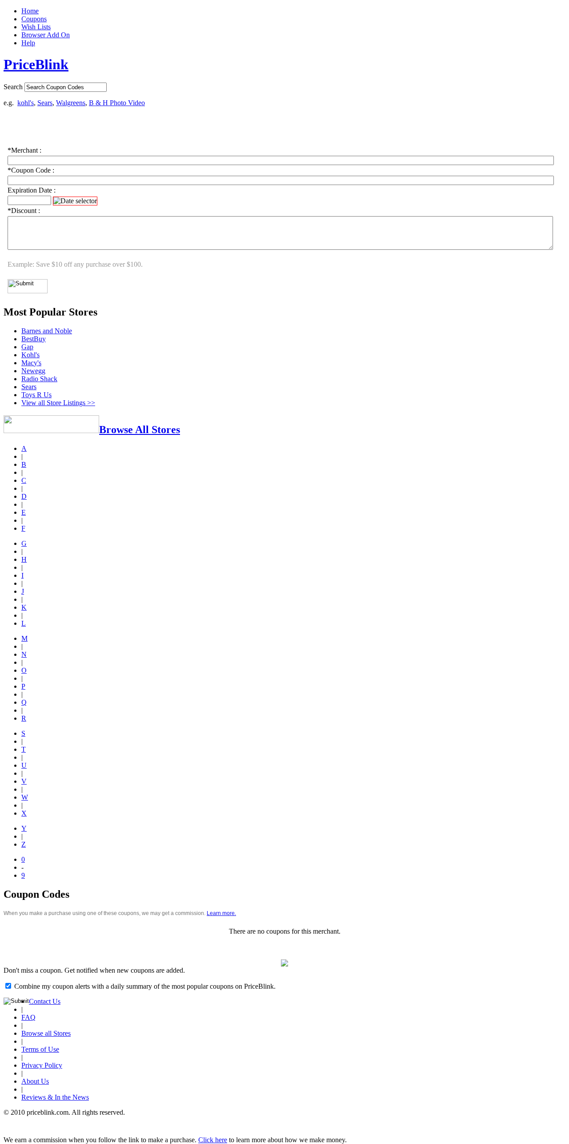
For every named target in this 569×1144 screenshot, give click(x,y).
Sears (44, 103)
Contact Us (44, 1001)
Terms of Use (40, 1049)
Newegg (33, 371)
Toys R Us (36, 394)
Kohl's (30, 355)
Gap (27, 347)
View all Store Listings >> (58, 402)
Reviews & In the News (55, 1097)
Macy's (31, 363)
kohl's (25, 103)
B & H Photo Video (117, 103)
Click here (212, 1140)
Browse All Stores (139, 429)
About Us (35, 1081)
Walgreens (70, 103)
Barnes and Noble (46, 331)
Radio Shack (39, 379)
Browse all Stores (46, 1033)
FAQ (28, 1017)
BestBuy (33, 339)
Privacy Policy (41, 1065)
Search (13, 87)
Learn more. (221, 913)
